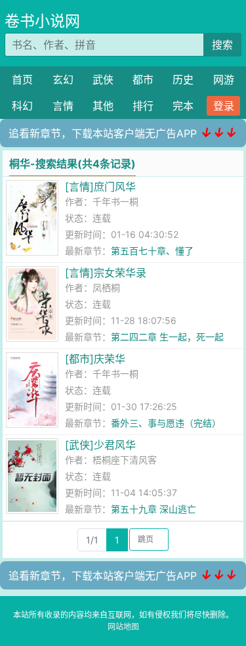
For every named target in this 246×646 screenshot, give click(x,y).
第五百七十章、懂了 (152, 250)
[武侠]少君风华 (100, 444)
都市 (143, 79)
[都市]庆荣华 (95, 358)
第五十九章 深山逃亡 (153, 509)
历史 (183, 79)
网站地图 (123, 627)
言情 (62, 105)
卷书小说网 (42, 21)
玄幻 (62, 79)
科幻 (22, 105)
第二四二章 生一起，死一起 (167, 336)
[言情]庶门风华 (100, 186)
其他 (102, 105)
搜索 (222, 44)
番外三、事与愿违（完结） (166, 422)
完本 (183, 105)
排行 (143, 105)
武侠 (102, 79)
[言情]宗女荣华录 (105, 272)
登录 (223, 105)
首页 (22, 79)
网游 (223, 79)
